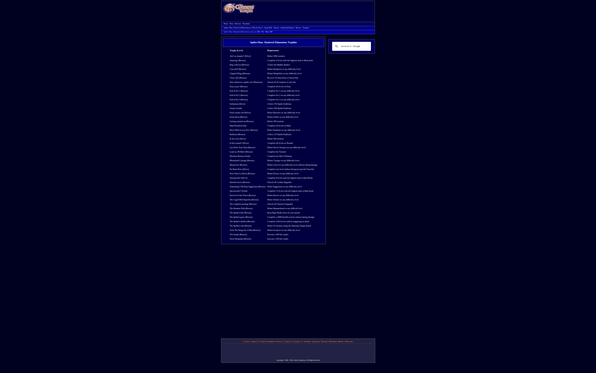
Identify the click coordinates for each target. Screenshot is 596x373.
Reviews (238, 24)
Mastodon (332, 341)
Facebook (296, 341)
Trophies (306, 28)
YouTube (307, 341)
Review (298, 28)
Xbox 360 (269, 32)
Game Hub (268, 28)
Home (238, 8)
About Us (255, 341)
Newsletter (246, 24)
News (231, 24)
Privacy (279, 341)
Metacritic (349, 341)
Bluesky (341, 341)
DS (258, 32)
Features (247, 341)
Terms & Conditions (267, 341)
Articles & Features (287, 28)
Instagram (316, 341)
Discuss (276, 28)
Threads (324, 341)
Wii (262, 32)
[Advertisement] (316, 9)
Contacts (287, 341)
